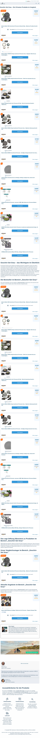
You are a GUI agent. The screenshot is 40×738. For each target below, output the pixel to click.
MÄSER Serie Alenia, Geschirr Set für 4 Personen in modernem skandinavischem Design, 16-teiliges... (19, 228)
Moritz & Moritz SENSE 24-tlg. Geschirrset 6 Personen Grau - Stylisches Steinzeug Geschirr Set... (19, 129)
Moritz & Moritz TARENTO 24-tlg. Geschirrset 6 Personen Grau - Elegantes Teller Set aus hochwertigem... (18, 54)
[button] (36, 3)
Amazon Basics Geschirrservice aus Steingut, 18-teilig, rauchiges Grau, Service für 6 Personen (18, 178)
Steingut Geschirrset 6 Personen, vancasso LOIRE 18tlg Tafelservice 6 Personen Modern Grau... (18, 203)
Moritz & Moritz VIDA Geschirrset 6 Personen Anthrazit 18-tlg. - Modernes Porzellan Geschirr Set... (19, 27)
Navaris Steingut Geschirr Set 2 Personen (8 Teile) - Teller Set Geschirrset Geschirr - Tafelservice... (17, 104)
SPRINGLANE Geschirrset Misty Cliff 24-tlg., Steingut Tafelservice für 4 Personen (17, 251)
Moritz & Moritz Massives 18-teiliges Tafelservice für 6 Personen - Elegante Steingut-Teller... (19, 610)
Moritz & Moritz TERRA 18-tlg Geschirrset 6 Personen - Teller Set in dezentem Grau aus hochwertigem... (18, 79)
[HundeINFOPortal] (3, 3)
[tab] (2, 51)
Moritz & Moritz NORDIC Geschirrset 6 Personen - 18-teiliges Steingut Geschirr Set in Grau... (19, 152)
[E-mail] (2, 636)
